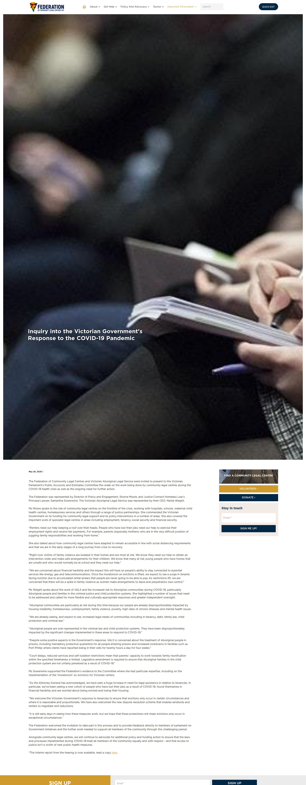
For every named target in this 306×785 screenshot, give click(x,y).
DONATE (248, 497)
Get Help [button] (109, 7)
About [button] (94, 7)
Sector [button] (157, 7)
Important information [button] (181, 7)
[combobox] (211, 6)
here (114, 752)
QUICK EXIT (268, 6)
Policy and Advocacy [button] (134, 7)
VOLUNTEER (248, 489)
